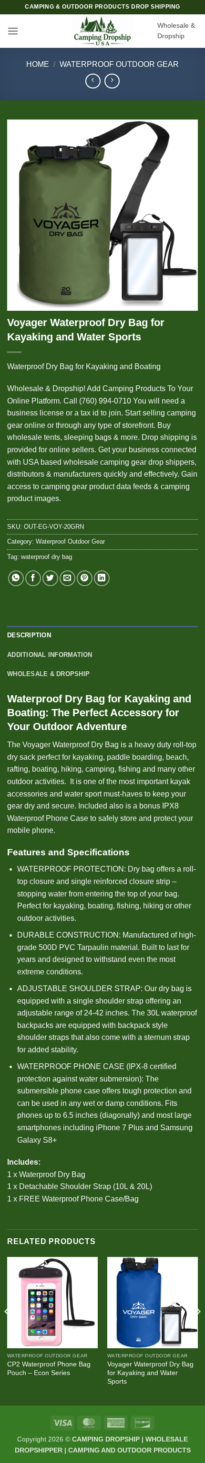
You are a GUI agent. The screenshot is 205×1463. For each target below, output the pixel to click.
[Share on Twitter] (50, 578)
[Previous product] (111, 81)
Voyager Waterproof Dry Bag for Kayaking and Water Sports (150, 1373)
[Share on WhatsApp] (16, 578)
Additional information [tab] (49, 654)
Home (37, 64)
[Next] (197, 1330)
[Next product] (92, 81)
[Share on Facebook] (33, 578)
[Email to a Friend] (67, 578)
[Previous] (7, 1330)
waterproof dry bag (46, 556)
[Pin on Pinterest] (84, 578)
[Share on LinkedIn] (102, 578)
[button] (13, 31)
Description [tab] (29, 635)
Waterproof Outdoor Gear (119, 64)
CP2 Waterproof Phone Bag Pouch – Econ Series (49, 1368)
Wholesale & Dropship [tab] (48, 673)
